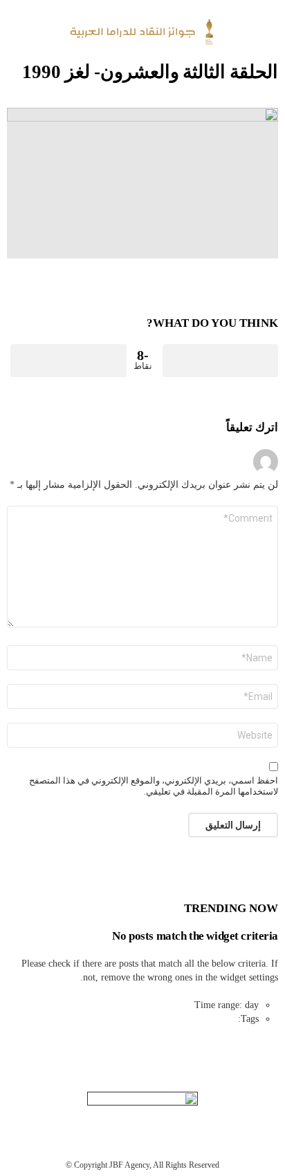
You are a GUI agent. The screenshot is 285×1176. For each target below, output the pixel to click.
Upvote (221, 360)
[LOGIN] (15, 31)
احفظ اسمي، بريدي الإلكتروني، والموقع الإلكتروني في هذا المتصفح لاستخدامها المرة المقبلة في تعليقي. (153, 786)
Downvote (68, 360)
